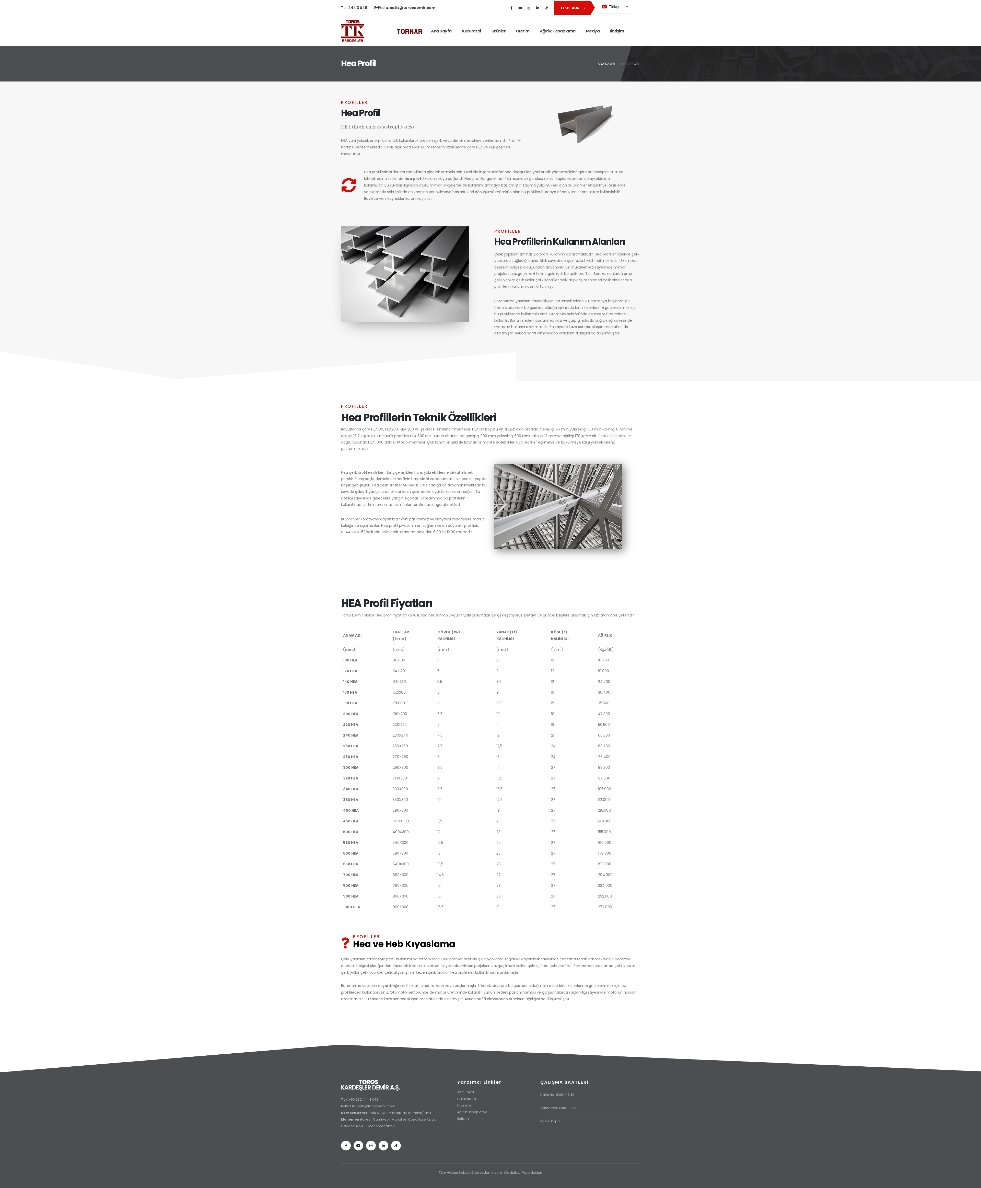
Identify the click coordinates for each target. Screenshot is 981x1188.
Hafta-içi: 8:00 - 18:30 (557, 1094)
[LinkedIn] (537, 7)
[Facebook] (511, 7)
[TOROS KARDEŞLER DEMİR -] (352, 31)
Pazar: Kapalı (550, 1121)
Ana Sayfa (441, 31)
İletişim (617, 31)
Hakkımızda (466, 1099)
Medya (593, 31)
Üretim (522, 31)
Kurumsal (471, 31)
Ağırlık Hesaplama (558, 31)
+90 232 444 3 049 (363, 1099)
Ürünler (499, 31)
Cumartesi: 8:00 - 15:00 (558, 1108)
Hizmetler (465, 1105)
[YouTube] (520, 7)
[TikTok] (546, 7)
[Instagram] (528, 7)
